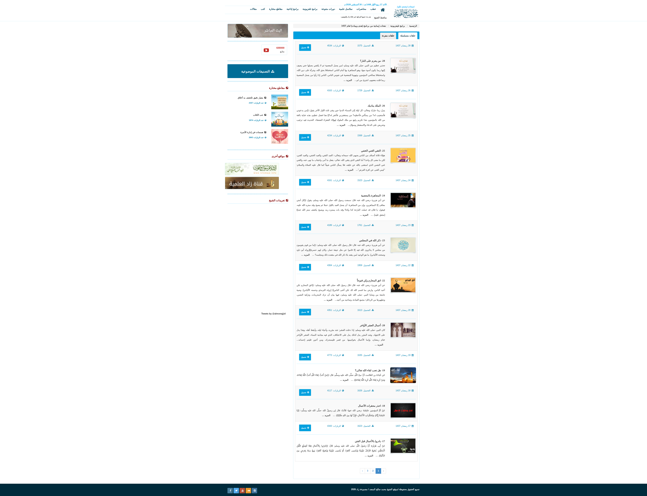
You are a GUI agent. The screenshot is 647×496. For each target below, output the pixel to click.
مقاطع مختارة (276, 9)
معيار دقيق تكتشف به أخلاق (251, 97)
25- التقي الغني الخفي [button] (373, 150)
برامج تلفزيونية (310, 9)
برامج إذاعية (293, 9)
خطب (373, 9)
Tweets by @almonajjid (273, 313)
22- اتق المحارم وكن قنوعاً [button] (371, 280)
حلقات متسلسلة (407, 35)
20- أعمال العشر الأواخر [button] (372, 325)
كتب (263, 9)
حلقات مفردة (388, 35)
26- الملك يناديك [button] (376, 105)
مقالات (253, 9)
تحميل (304, 47)
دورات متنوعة (328, 9)
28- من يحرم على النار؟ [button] (372, 61)
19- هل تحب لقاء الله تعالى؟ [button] (370, 370)
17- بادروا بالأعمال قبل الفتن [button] (370, 441)
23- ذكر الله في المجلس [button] (372, 240)
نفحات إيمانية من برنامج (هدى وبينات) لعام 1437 (363, 26)
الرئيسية (413, 26)
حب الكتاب (258, 115)
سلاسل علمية (345, 9)
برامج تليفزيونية (397, 26)
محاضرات (361, 9)
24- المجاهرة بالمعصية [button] (373, 195)
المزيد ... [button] (348, 80)
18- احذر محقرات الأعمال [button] (371, 405)
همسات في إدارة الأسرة (252, 132)
